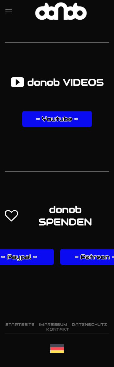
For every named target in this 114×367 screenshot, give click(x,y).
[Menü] (8, 11)
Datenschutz (89, 324)
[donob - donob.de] (60, 11)
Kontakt (57, 329)
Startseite (20, 324)
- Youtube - (57, 119)
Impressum (53, 324)
